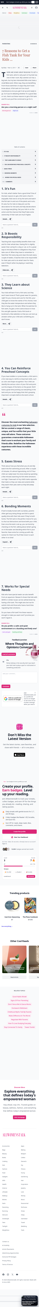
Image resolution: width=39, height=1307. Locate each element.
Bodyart (23, 1154)
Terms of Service (7, 1264)
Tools (22, 1230)
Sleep (10, 13)
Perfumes (24, 1207)
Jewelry (23, 1188)
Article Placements (8, 1249)
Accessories (6, 1146)
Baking (23, 1150)
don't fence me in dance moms (19, 1004)
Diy (22, 1165)
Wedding (24, 1226)
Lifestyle (4, 1192)
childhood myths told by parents (19, 1012)
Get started (31, 876)
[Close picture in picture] (23, 1297)
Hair (22, 1180)
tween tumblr (30, 1027)
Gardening (24, 1177)
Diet (3, 1165)
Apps (22, 1146)
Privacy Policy (6, 1261)
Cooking (4, 1161)
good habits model (20, 997)
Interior (4, 13)
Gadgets (5, 1177)
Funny (23, 1173)
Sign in (4, 843)
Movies (4, 1199)
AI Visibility (5, 1245)
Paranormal (24, 1203)
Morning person (6, 110)
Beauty (4, 1154)
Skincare (5, 1215)
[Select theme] (32, 8)
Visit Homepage (19, 1117)
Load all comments (8, 654)
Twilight (4, 1226)
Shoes (23, 1211)
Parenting (5, 1207)
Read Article (19, 977)
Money (23, 1196)
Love (22, 1192)
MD (19, 67)
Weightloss (17, 13)
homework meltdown (19, 1008)
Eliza (4, 68)
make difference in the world (19, 1016)
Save (26, 68)
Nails (3, 1203)
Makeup (4, 1196)
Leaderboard (7, 876)
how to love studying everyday (19, 1023)
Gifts (3, 1180)
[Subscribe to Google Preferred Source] (12, 699)
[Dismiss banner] (35, 692)
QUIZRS (36, 112)
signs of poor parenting (19, 1000)
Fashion (4, 1169)
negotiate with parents (19, 1019)
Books (4, 1157)
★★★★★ (33, 44)
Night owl (15, 110)
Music (23, 1199)
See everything (7, 926)
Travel (23, 1222)
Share (34, 68)
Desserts (24, 1161)
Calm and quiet (6, 632)
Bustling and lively (17, 632)
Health (4, 1184)
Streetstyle (32, 13)
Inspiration (24, 1184)
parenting (6, 44)
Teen (3, 1222)
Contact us (5, 1241)
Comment (6, 686)
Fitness (23, 1169)
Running (5, 1211)
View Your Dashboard (21, 837)
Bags (3, 1150)
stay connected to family (13, 1027)
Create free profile (19, 831)
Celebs (23, 1157)
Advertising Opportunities (10, 1253)
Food (3, 1173)
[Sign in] (36, 7)
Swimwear (24, 13)
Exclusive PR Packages (9, 1257)
